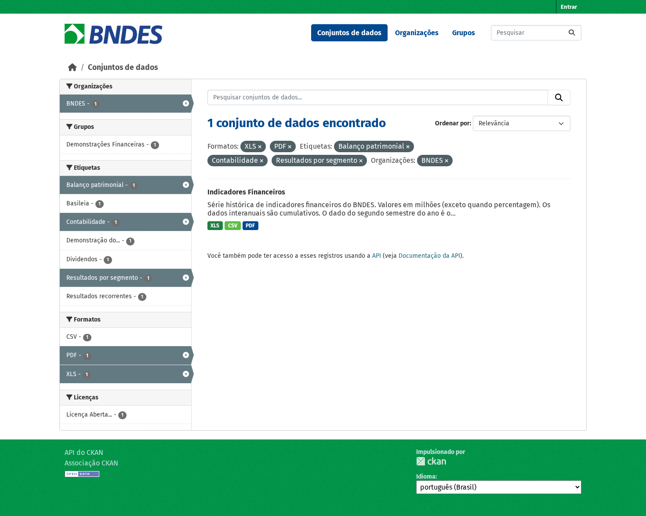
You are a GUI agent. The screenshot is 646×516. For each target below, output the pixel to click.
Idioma (426, 476)
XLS (214, 226)
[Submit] (572, 32)
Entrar (569, 7)
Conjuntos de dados (349, 33)
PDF (250, 226)
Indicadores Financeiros (246, 192)
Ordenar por (452, 123)
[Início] (72, 67)
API (376, 256)
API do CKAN (84, 452)
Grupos (463, 33)
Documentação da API (429, 256)
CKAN (431, 461)
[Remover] (259, 147)
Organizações (417, 33)
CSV (232, 226)
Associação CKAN (91, 463)
